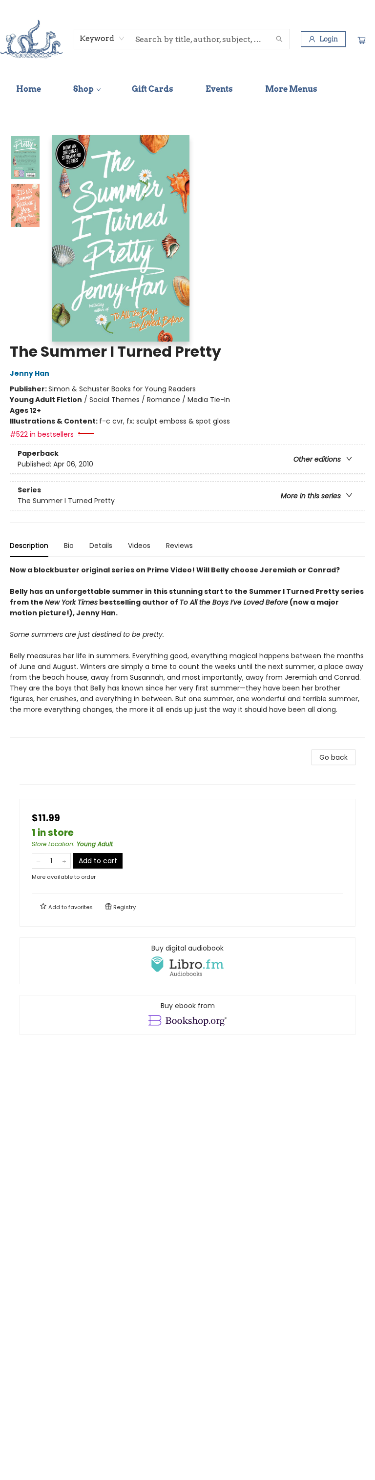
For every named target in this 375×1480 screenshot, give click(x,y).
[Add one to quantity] (64, 860)
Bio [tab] (69, 545)
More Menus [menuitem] (291, 89)
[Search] (279, 39)
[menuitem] (28, 89)
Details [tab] (100, 545)
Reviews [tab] (179, 545)
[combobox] (102, 38)
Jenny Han (29, 373)
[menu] (187, 89)
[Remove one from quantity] (38, 860)
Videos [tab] (139, 545)
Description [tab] (29, 545)
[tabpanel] (187, 651)
